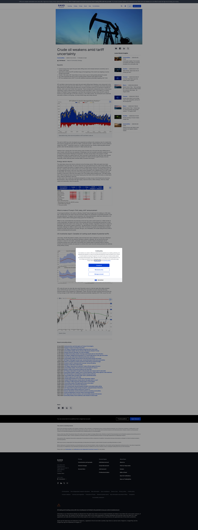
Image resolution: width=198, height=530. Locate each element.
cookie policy (97, 260)
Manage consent (99, 274)
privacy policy (107, 260)
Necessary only (99, 269)
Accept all (99, 265)
